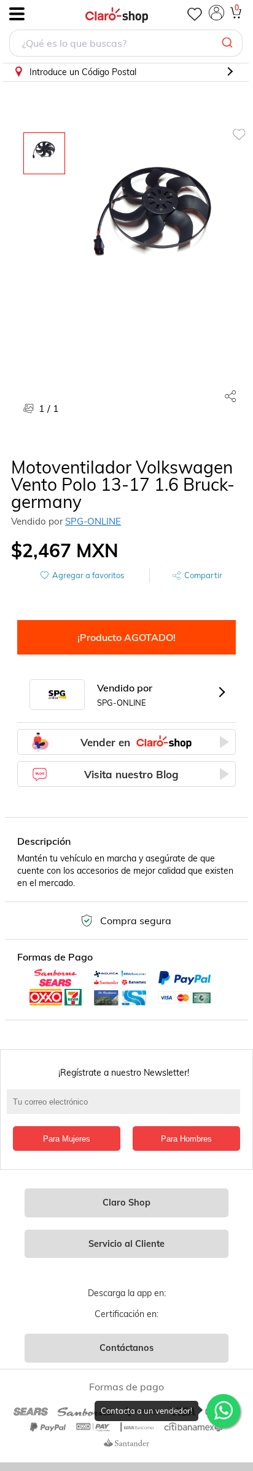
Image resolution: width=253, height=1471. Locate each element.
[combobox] (126, 44)
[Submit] (229, 43)
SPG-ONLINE (93, 521)
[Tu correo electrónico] (126, 1107)
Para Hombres (186, 1138)
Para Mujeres (66, 1138)
